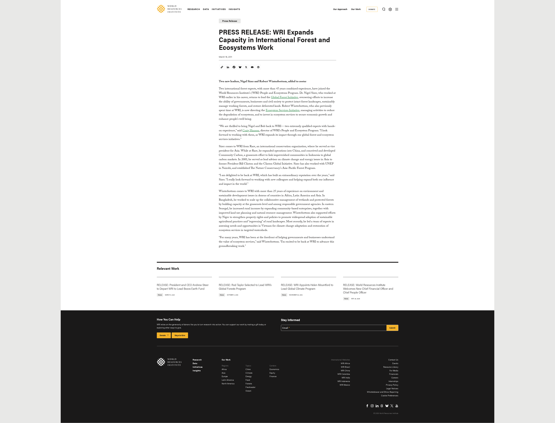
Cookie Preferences (389, 395)
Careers (394, 377)
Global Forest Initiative (284, 97)
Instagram (372, 405)
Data (206, 9)
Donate (372, 9)
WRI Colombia (343, 373)
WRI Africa (345, 363)
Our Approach (340, 9)
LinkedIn (377, 405)
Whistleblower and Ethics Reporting (382, 391)
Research (193, 9)
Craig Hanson (250, 130)
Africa (224, 369)
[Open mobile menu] (397, 9)
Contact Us (393, 359)
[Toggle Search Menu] (383, 9)
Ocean (248, 390)
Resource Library (390, 366)
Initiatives (219, 9)
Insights (234, 9)
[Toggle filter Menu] (390, 9)
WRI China (345, 370)
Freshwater (250, 387)
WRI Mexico (345, 384)
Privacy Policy (392, 384)
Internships (393, 381)
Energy (248, 376)
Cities (248, 369)
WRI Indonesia (343, 381)
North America (228, 383)
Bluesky (386, 405)
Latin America (228, 379)
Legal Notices (392, 388)
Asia (223, 372)
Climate (249, 372)
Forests (249, 383)
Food (248, 379)
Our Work (356, 9)
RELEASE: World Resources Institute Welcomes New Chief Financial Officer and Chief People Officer (368, 288)
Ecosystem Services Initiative (282, 110)
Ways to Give (180, 335)
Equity (272, 372)
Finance (273, 376)
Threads (382, 405)
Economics (274, 369)
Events (395, 363)
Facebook (367, 405)
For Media (394, 370)
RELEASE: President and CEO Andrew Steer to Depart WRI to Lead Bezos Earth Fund (183, 287)
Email (285, 327)
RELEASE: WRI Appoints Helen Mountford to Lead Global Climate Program (307, 287)
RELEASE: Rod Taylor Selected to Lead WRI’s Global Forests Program (245, 287)
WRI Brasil (345, 366)
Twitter (391, 405)
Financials (393, 373)
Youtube (396, 405)
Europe (225, 376)
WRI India (346, 377)
